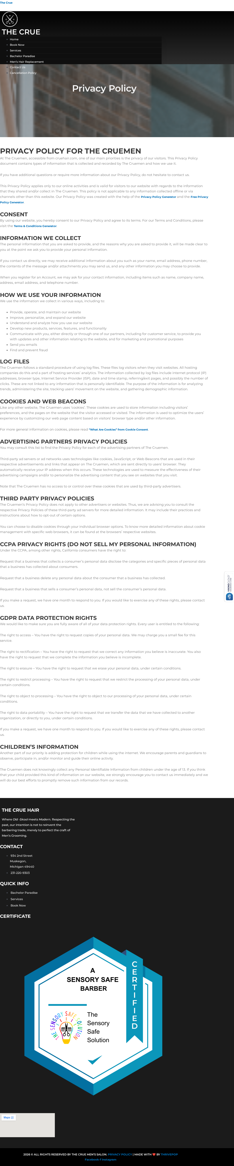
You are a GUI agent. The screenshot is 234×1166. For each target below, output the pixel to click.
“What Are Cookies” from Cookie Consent (118, 429)
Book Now (17, 45)
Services (15, 50)
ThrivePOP (169, 1154)
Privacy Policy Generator (158, 197)
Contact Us (17, 67)
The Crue (6, 2)
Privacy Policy (120, 1154)
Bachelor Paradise (22, 56)
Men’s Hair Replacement (27, 61)
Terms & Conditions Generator (35, 226)
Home (14, 39)
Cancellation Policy (23, 73)
